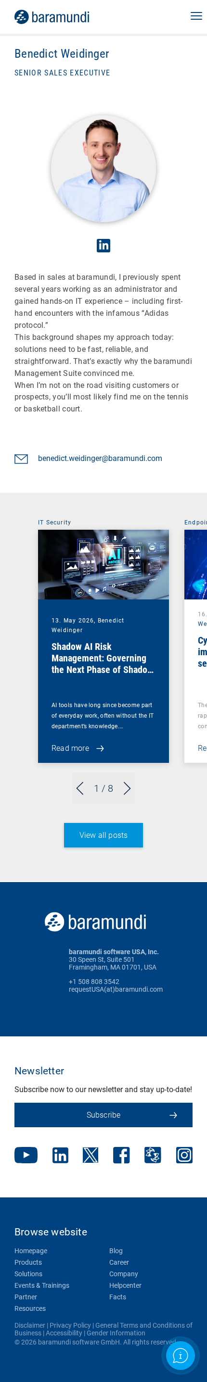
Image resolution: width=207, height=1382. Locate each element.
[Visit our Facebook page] (121, 1156)
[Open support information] (180, 1355)
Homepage (30, 1251)
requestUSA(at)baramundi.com (116, 989)
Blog (116, 1251)
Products (28, 1262)
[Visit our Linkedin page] (60, 1156)
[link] (65, 17)
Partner (25, 1297)
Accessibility (64, 1333)
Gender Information (116, 1333)
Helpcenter (125, 1285)
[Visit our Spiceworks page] (152, 1156)
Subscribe (104, 1115)
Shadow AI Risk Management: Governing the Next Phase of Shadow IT (103, 664)
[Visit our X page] (90, 1156)
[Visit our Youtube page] (26, 1156)
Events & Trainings (41, 1285)
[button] (196, 17)
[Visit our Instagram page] (184, 1156)
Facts (117, 1297)
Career (119, 1262)
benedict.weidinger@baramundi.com (100, 458)
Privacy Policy (70, 1325)
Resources (30, 1308)
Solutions (28, 1274)
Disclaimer (29, 1325)
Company (123, 1274)
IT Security (54, 522)
